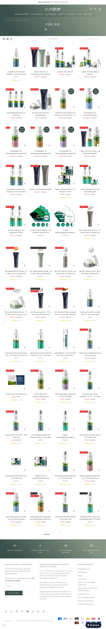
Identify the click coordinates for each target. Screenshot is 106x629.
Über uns (87, 14)
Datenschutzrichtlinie (85, 601)
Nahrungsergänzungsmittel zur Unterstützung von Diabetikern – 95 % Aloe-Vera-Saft (90, 477)
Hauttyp (61, 14)
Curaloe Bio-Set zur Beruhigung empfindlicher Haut (40, 73)
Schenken (71, 14)
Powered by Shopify (43, 621)
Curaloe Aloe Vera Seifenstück (16, 394)
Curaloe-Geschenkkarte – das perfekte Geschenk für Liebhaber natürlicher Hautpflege (40, 231)
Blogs (80, 576)
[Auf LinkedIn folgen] (38, 611)
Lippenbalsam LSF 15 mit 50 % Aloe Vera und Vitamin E (65, 354)
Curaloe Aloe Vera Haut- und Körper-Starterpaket (90, 152)
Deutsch (8, 621)
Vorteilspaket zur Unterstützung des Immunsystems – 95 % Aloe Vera (90, 114)
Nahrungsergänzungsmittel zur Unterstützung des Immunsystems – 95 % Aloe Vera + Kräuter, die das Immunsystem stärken (16, 518)
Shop (17, 20)
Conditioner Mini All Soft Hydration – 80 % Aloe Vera (16, 73)
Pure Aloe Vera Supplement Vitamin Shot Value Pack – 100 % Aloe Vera (65, 114)
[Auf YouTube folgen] (27, 611)
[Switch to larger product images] (4, 39)
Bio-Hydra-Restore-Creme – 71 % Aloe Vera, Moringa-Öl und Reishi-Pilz (16, 313)
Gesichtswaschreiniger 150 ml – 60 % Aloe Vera (90, 436)
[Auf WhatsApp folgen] (44, 611)
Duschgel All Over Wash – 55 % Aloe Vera (16, 436)
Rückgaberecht (83, 594)
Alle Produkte (37, 14)
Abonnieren (14, 593)
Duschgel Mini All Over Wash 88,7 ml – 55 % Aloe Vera (90, 313)
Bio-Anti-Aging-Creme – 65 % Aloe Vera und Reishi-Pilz (90, 272)
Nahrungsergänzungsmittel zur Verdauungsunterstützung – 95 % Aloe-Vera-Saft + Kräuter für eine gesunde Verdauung (41, 518)
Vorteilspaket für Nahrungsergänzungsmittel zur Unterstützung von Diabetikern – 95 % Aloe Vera (16, 152)
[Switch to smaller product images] (7, 39)
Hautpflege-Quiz (84, 569)
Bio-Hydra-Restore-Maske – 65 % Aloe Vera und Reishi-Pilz (41, 272)
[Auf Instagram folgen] (17, 611)
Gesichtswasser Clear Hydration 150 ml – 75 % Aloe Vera (90, 395)
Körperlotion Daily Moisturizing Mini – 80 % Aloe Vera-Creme (16, 354)
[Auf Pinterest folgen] (22, 611)
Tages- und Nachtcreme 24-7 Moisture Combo (65, 190)
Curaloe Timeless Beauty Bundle (90, 73)
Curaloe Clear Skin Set (65, 72)
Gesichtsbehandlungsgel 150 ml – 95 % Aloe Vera (65, 477)
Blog (80, 14)
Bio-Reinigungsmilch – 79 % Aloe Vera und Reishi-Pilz (41, 313)
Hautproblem (50, 14)
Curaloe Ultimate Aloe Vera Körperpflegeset (90, 190)
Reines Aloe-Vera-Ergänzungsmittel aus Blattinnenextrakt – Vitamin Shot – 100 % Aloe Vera (41, 395)
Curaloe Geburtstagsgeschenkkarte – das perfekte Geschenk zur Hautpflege (65, 231)
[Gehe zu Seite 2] (59, 532)
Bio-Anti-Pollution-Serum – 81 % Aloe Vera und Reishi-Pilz (65, 272)
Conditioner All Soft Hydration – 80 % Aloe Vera (65, 518)
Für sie (23, 20)
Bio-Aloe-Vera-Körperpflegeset (41, 189)
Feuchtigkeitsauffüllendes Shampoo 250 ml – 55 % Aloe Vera (40, 436)
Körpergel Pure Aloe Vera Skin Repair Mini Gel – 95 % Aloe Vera (41, 354)
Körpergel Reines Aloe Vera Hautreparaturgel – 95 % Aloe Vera (90, 518)
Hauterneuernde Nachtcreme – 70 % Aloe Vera (16, 477)
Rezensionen (82, 572)
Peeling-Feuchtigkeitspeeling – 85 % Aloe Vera (90, 354)
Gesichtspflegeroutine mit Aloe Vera (16, 114)
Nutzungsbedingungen (86, 597)
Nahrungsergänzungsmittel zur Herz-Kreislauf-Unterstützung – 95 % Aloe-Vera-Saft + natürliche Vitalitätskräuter (65, 395)
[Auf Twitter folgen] (11, 611)
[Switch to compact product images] (11, 39)
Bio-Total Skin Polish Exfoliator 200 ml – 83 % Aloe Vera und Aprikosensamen (65, 313)
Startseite (9, 20)
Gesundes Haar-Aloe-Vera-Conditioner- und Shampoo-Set (16, 190)
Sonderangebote (22, 14)
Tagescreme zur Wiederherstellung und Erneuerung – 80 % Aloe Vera (40, 477)
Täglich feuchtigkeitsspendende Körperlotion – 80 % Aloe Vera (65, 436)
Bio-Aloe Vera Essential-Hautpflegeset (40, 114)
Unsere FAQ (82, 579)
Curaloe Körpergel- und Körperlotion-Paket (16, 231)
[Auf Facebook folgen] (6, 611)
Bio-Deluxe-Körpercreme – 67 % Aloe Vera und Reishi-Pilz (90, 231)
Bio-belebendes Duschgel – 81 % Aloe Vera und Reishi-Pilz (16, 272)
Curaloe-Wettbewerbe (86, 604)
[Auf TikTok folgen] (33, 611)
